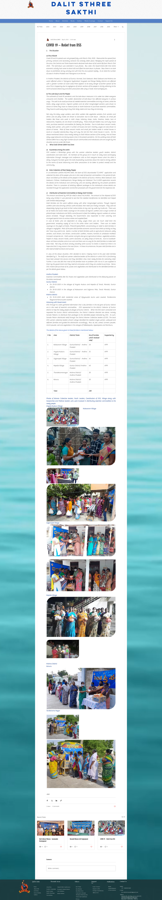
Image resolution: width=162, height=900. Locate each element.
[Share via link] (61, 800)
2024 (47, 27)
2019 (81, 27)
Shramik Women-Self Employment (79, 839)
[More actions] (114, 39)
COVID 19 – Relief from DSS (107, 839)
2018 (88, 27)
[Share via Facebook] (47, 800)
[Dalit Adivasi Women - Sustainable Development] (50, 828)
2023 (54, 27)
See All (123, 817)
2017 (95, 27)
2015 (108, 27)
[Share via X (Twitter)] (52, 800)
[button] (123, 26)
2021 (68, 27)
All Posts (39, 27)
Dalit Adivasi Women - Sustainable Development (48, 840)
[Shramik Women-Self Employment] (81, 828)
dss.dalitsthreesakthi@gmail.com (129, 892)
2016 (101, 27)
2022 (61, 27)
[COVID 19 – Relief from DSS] (111, 828)
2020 (74, 27)
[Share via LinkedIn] (56, 800)
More (115, 27)
